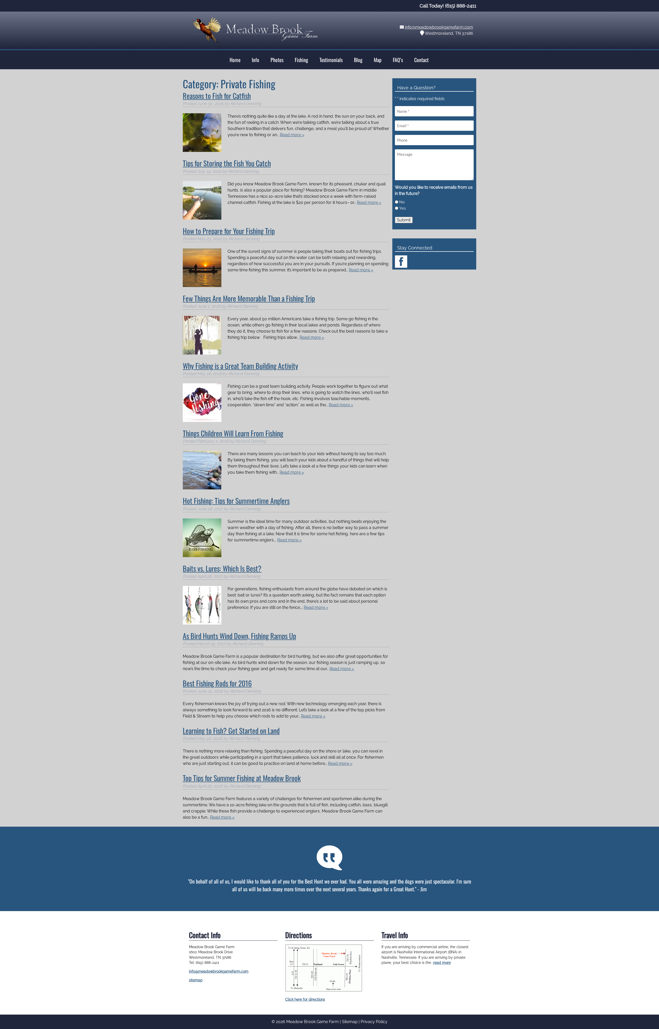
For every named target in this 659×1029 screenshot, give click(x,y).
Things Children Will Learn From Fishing (233, 433)
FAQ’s (398, 60)
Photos (277, 60)
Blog (358, 60)
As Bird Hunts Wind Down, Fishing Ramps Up (239, 635)
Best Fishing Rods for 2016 (217, 683)
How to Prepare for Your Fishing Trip (229, 231)
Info (255, 60)
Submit (404, 220)
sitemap (196, 980)
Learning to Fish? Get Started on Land (231, 730)
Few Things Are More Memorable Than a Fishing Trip (249, 298)
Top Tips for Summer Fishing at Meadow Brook (242, 778)
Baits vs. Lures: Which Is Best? (222, 568)
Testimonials (331, 60)
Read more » (292, 134)
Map (377, 60)
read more (442, 963)
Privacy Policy (374, 1021)
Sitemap (350, 1021)
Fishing (301, 60)
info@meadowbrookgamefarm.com (439, 27)
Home (235, 60)
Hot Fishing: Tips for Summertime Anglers (236, 500)
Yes (402, 208)
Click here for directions (305, 999)
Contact (421, 60)
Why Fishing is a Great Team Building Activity (240, 365)
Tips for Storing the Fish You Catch (227, 163)
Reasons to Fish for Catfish (217, 95)
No (402, 202)
